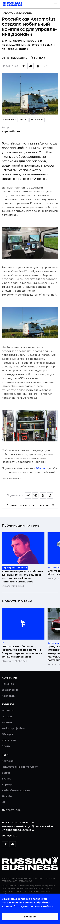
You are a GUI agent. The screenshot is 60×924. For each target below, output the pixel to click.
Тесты (6, 746)
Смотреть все (11, 810)
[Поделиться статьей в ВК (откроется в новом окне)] (30, 66)
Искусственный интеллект (20, 767)
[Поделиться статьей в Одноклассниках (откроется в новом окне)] (38, 66)
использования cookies (18, 902)
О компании (10, 690)
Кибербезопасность (16, 790)
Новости (8, 13)
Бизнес (6, 779)
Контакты (8, 696)
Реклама (8, 761)
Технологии (37, 119)
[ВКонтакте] (13, 844)
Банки (6, 773)
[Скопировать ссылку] (45, 66)
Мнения (7, 722)
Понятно (30, 916)
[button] (55, 4)
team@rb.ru (9, 835)
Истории (7, 716)
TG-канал (42, 468)
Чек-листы (9, 740)
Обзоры (7, 734)
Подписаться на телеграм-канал (29, 505)
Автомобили (24, 13)
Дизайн (7, 796)
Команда (8, 684)
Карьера (7, 784)
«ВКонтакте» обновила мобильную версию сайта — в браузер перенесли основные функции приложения (22, 651)
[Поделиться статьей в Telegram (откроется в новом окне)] (23, 66)
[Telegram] (5, 844)
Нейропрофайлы (13, 728)
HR (3, 802)
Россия (23, 119)
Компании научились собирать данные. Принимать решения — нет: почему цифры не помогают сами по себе (23, 576)
